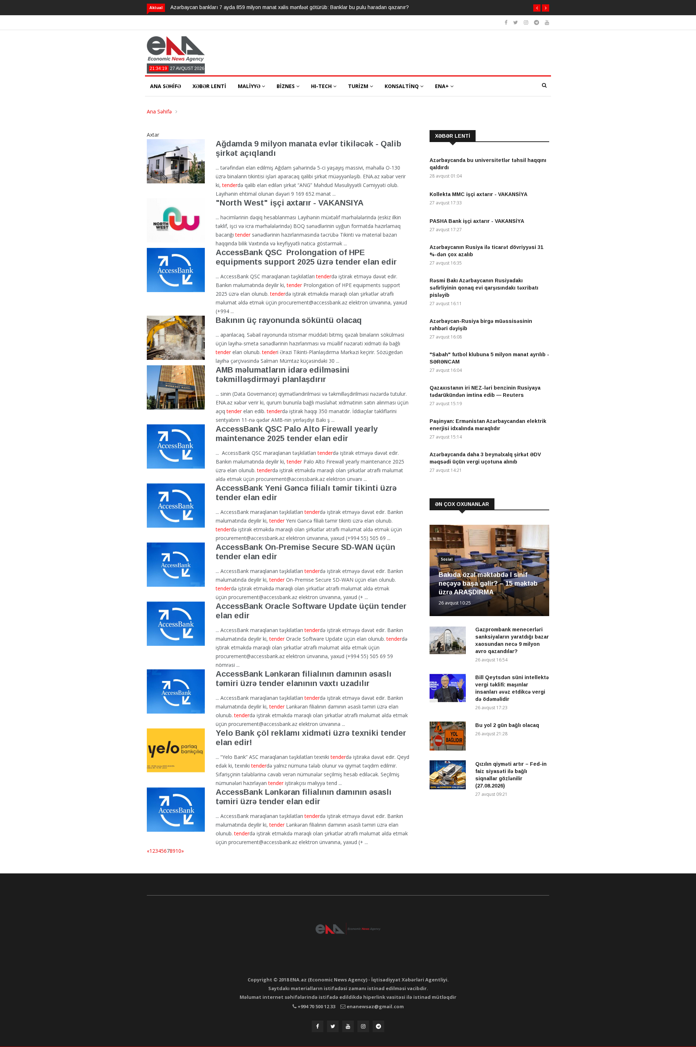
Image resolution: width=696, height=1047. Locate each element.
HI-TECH (322, 86)
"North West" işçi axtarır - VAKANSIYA (290, 202)
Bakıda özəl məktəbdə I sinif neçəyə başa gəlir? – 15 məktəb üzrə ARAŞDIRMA (488, 583)
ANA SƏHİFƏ (165, 86)
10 (178, 850)
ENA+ (442, 86)
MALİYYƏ (250, 86)
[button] (536, 8)
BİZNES (286, 86)
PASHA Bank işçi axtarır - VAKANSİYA (477, 221)
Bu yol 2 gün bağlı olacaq (507, 725)
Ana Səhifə (159, 111)
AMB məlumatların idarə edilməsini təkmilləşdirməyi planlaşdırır (282, 374)
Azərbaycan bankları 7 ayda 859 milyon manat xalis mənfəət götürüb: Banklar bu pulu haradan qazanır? (289, 7)
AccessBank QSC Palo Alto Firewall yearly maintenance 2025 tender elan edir (297, 433)
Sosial (446, 559)
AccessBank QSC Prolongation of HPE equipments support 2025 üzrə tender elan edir (306, 257)
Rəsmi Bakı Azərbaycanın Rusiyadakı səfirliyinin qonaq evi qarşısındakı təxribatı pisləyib (484, 288)
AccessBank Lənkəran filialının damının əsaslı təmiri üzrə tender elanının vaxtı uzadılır (304, 678)
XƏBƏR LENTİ (209, 86)
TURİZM (359, 86)
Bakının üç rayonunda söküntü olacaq (289, 320)
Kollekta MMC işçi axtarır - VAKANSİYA (478, 194)
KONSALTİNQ (402, 86)
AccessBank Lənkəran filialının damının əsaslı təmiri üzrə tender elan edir (304, 797)
